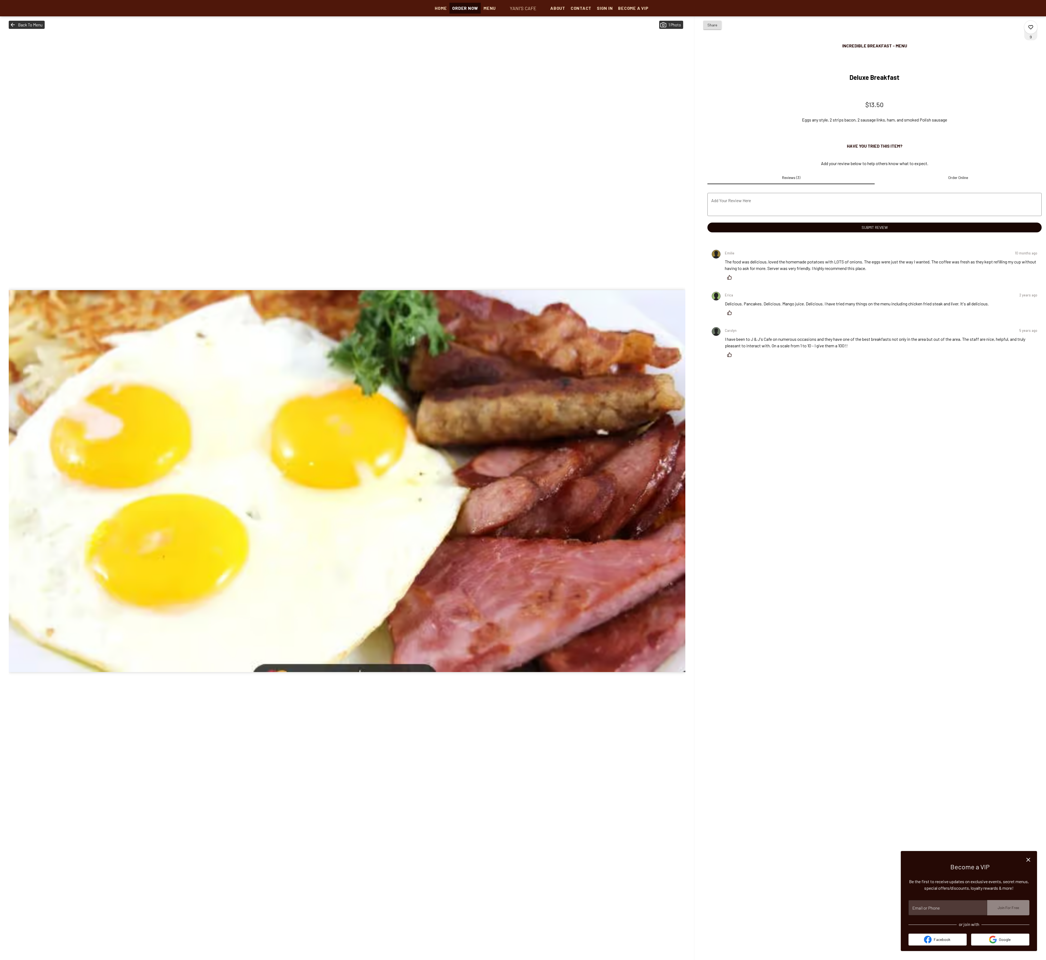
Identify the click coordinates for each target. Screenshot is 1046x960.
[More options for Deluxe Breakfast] (1030, 27)
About (557, 8)
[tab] (790, 177)
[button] (27, 25)
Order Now (465, 8)
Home (441, 8)
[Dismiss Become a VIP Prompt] (1028, 859)
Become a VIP (633, 8)
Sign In (605, 8)
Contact (581, 8)
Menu (490, 8)
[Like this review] (731, 277)
